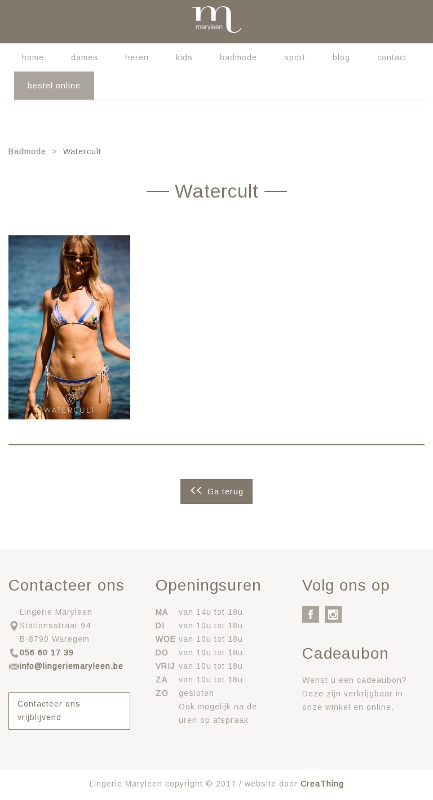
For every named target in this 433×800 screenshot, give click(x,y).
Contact (392, 57)
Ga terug (225, 491)
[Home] (216, 19)
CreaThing (322, 783)
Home (33, 57)
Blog (341, 57)
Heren (137, 57)
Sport (295, 57)
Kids (184, 57)
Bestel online (54, 85)
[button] (69, 327)
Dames (84, 57)
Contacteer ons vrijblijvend (49, 710)
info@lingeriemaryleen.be (71, 666)
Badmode (238, 57)
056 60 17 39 (47, 652)
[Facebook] (310, 613)
